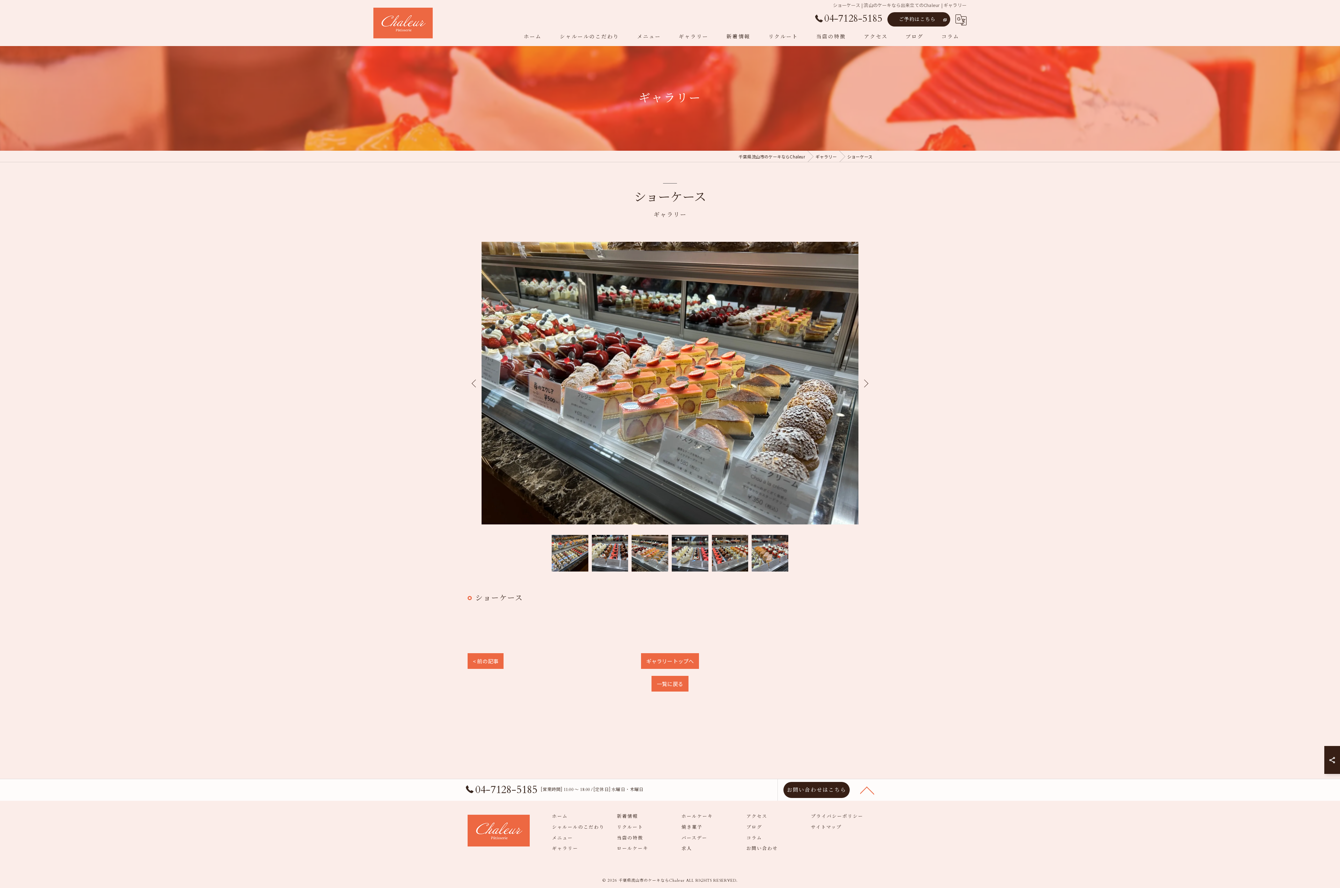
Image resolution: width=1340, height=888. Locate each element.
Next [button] (865, 383)
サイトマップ (826, 827)
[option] (670, 383)
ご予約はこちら (917, 19)
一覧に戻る (670, 683)
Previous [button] (475, 383)
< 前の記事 (485, 661)
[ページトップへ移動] (867, 790)
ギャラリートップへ (670, 661)
